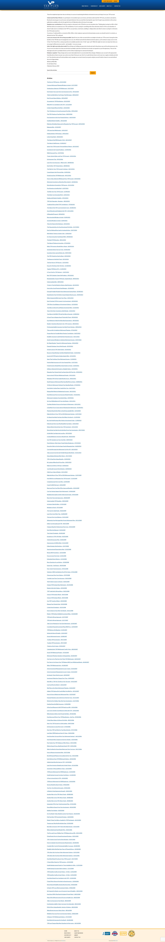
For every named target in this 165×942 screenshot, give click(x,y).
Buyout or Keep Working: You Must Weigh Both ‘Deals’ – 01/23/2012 (63, 352)
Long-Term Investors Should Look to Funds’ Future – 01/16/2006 (62, 765)
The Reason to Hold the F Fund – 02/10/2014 (58, 259)
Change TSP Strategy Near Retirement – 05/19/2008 (60, 585)
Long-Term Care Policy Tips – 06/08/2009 (57, 514)
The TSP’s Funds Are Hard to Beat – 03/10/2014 (58, 256)
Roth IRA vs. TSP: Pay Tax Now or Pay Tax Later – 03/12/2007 (62, 681)
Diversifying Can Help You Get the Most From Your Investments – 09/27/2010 (66, 430)
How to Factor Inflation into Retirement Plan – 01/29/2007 (61, 694)
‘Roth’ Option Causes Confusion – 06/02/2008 (58, 581)
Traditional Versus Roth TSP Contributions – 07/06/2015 (61, 204)
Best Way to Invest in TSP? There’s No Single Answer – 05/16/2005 (63, 826)
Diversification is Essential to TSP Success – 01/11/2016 (60, 185)
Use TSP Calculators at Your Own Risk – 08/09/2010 (59, 440)
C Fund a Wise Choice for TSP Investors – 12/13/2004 (60, 862)
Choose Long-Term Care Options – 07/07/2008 (58, 575)
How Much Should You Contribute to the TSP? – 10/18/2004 (61, 878)
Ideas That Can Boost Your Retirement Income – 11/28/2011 (61, 359)
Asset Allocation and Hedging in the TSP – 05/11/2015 (60, 211)
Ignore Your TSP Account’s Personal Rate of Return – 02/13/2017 (63, 146)
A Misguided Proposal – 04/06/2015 (56, 214)
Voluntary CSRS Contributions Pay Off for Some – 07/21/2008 (62, 572)
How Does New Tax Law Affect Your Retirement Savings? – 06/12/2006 (64, 736)
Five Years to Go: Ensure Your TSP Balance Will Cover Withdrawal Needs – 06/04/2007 (68, 662)
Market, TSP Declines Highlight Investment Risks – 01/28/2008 (62, 614)
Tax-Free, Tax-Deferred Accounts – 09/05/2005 (58, 788)
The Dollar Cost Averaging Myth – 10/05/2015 (58, 195)
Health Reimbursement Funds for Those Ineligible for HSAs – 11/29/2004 (64, 865)
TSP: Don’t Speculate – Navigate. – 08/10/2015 (58, 201)
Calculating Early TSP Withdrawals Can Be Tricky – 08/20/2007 (62, 649)
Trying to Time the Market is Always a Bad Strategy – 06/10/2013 (63, 285)
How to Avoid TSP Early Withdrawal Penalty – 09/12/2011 (61, 375)
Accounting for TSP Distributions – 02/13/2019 (58, 101)
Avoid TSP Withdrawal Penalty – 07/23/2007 (58, 652)
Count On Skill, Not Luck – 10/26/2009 (56, 485)
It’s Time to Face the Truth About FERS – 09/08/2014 (60, 236)
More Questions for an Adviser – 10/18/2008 (58, 562)
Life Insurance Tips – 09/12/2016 (55, 159)
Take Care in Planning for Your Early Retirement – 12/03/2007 (62, 623)
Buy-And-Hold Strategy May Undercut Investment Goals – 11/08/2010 (64, 420)
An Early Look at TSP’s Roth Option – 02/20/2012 (59, 349)
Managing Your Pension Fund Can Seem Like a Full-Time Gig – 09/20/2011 (64, 372)
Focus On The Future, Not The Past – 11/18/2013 (59, 265)
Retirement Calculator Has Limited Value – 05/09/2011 (60, 398)
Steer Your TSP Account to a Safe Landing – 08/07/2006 (60, 723)
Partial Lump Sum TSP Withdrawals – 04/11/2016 (59, 175)
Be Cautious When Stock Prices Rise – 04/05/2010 (59, 462)
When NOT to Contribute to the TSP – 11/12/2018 (59, 104)
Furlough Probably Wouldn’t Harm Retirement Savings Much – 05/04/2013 (65, 291)
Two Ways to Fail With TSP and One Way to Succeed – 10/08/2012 (63, 314)
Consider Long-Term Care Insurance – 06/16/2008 (59, 578)
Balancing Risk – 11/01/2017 (54, 127)
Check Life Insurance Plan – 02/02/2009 (56, 539)
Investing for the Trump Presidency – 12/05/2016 (59, 149)
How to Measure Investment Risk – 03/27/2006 (58, 752)
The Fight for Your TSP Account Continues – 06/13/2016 (61, 169)
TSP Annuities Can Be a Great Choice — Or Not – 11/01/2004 (62, 871)
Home (65, 930)
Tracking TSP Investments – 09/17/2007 (57, 639)
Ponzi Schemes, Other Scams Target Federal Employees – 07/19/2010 (64, 443)
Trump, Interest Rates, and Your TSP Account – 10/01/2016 (61, 156)
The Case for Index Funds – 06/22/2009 (56, 510)
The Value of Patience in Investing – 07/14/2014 (58, 243)
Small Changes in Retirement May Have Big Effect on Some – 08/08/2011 (64, 381)
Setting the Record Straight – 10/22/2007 (57, 633)
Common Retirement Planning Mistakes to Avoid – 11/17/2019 (62, 85)
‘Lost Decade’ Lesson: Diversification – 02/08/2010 (59, 469)
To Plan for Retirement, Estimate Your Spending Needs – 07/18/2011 (63, 385)
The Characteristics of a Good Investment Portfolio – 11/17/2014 (63, 227)
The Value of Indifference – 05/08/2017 (56, 143)
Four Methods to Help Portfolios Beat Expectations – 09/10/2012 (63, 320)
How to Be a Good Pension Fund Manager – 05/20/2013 (60, 288)
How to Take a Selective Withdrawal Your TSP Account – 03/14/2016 (63, 178)
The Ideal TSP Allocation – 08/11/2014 (56, 240)
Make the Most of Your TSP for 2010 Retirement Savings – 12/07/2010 (64, 414)
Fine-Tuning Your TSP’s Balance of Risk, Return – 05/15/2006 (61, 743)
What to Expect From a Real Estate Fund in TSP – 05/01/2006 (61, 746)
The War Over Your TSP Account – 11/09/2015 (58, 191)
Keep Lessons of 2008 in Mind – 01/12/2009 (57, 543)
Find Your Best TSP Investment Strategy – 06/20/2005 (60, 817)
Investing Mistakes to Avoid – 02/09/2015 (57, 220)
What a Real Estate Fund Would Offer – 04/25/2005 (59, 830)
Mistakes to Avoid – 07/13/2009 (55, 507)
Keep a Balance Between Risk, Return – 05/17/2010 (59, 456)
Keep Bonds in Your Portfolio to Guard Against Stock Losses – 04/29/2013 (65, 294)
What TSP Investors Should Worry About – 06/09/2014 (60, 246)
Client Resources (107, 1)
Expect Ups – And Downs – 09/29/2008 (56, 565)
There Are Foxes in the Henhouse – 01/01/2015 (58, 224)
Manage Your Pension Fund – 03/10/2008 (57, 604)
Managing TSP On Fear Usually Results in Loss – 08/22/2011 (61, 378)
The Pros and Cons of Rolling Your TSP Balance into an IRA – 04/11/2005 (64, 833)
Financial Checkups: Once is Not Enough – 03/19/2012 (60, 346)
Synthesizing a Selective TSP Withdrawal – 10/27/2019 (60, 88)
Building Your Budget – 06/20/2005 (55, 810)
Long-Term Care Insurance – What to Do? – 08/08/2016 (60, 162)
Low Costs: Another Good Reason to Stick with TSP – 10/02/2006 (63, 710)
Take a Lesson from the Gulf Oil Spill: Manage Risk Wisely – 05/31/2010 (64, 452)
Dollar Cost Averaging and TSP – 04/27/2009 (58, 523)
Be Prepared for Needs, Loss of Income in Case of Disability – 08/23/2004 (64, 891)
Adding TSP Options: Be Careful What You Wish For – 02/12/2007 (63, 691)
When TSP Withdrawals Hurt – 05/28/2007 (57, 665)
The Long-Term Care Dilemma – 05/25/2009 (57, 517)
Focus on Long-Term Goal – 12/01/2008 (56, 556)
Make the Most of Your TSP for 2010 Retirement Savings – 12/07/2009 (64, 475)
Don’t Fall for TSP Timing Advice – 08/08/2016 (58, 166)
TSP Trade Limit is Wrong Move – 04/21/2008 (58, 591)
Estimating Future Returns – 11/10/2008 (57, 559)
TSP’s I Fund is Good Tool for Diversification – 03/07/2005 (61, 839)
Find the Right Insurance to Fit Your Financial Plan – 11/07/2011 (62, 362)
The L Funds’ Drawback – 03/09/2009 (56, 533)
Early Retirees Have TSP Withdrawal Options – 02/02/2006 (61, 759)
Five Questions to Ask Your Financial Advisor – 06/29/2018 (61, 117)
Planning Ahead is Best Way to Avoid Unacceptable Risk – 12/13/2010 (64, 410)
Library (115, 1)
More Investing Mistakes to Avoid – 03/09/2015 (58, 217)
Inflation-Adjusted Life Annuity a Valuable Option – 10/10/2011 (62, 369)
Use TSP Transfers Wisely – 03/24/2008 (57, 601)
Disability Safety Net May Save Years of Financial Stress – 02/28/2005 (64, 849)
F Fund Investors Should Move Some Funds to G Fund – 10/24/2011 (63, 365)
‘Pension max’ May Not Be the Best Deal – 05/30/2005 (60, 823)
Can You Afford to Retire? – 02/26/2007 (57, 684)
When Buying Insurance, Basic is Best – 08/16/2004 (59, 910)
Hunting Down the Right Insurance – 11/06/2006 (58, 704)
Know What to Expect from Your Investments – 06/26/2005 (61, 807)
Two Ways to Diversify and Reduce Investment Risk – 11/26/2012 (63, 307)
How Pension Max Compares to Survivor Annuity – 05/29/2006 (62, 739)
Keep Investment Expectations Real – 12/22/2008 (59, 549)
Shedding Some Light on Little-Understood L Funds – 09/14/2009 (62, 494)
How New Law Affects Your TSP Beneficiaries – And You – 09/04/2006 (64, 717)
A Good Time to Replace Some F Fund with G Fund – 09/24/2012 (62, 317)
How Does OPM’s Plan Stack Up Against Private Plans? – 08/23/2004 (63, 894)
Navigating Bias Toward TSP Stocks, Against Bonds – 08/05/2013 (63, 278)
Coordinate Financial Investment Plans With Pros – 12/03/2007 (62, 626)
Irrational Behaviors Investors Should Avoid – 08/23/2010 (61, 436)
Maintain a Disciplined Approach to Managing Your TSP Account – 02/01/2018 (66, 124)
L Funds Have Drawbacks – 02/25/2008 (56, 607)
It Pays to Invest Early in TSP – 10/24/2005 (57, 778)
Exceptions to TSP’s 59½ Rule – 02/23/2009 (57, 536)
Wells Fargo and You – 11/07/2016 (55, 153)
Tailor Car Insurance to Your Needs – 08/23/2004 (59, 900)
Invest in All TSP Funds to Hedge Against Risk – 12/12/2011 (61, 356)
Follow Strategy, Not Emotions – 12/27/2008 (58, 546)
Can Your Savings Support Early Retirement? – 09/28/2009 (61, 491)
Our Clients (102, 6)
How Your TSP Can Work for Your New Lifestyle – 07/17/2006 (62, 730)
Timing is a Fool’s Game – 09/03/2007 (56, 646)
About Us (109, 6)
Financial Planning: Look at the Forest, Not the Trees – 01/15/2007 (63, 697)
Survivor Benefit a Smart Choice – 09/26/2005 (58, 784)
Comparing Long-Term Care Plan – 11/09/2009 (58, 481)
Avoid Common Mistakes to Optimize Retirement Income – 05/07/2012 (64, 340)
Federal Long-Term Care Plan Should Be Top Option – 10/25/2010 (63, 423)
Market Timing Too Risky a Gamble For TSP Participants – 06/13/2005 (64, 820)
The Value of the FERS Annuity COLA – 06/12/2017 (59, 140)
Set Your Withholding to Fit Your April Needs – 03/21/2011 (61, 401)
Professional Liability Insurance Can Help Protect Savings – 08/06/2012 (64, 327)
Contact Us (117, 6)
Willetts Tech (115, 940)
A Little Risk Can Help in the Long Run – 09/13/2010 (59, 433)
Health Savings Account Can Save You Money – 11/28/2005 (61, 775)
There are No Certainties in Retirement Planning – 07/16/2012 (62, 330)
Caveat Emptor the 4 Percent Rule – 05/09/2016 (58, 172)
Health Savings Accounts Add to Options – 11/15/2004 (60, 868)
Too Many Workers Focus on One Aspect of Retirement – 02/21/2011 (64, 404)
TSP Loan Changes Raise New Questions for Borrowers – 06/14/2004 (64, 923)
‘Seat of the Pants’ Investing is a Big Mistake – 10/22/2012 (61, 311)
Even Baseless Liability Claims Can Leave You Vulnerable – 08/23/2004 (64, 904)
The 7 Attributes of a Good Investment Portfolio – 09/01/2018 (62, 111)
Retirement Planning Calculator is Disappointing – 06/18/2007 (62, 655)
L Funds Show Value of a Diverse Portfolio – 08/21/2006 (60, 720)
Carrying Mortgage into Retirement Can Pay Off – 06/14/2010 (62, 449)
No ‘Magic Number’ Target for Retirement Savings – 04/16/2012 (62, 343)
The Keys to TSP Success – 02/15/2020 (56, 82)
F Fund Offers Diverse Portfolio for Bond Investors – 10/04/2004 (63, 881)
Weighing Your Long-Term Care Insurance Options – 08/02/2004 (62, 913)
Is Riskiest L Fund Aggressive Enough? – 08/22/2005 (59, 791)
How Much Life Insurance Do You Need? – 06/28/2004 (60, 920)
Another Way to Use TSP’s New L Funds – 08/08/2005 (60, 794)
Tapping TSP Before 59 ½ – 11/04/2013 (56, 269)
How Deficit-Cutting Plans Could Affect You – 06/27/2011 (61, 388)
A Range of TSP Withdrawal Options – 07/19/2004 (59, 917)
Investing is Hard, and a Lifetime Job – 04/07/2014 (59, 253)
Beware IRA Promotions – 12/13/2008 (56, 552)
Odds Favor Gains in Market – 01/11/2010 (57, 472)
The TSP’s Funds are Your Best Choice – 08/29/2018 (59, 114)
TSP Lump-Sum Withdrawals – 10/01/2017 (57, 130)
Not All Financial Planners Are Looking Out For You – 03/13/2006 (62, 755)
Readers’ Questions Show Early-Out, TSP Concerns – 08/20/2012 (63, 323)
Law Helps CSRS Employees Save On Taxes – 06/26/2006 (60, 733)
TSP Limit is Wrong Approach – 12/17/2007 (57, 617)
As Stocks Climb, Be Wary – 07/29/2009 (56, 504)
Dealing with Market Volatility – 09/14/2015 (57, 198)
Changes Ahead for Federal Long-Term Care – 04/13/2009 (61, 527)
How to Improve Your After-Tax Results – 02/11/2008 (60, 610)
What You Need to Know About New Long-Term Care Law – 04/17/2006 (64, 749)
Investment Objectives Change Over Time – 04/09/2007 (60, 678)
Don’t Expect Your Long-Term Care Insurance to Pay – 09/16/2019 (63, 91)
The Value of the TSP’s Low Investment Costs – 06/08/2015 (61, 207)
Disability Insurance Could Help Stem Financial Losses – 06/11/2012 (63, 336)
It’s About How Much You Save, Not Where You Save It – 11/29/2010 (63, 417)
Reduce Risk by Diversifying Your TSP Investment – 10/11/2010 (62, 427)
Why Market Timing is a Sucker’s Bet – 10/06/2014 (59, 233)
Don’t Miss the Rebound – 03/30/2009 (56, 530)
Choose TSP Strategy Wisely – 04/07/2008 (57, 594)
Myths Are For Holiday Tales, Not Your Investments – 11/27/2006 (63, 701)
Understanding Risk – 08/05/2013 (55, 282)
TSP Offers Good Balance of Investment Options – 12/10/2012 (62, 304)
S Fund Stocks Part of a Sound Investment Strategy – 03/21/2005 (62, 836)
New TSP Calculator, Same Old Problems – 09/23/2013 (60, 275)
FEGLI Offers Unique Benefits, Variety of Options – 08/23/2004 (62, 907)
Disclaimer (64, 940)
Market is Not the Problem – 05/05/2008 (57, 588)
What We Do (85, 6)
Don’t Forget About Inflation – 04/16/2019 (57, 98)
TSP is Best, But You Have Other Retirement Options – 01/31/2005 (63, 852)
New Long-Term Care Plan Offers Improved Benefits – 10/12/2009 (63, 488)
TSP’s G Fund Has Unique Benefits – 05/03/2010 (58, 459)
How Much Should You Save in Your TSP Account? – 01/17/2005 (62, 859)
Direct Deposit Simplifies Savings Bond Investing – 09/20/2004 (62, 884)
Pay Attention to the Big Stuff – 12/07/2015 (57, 188)
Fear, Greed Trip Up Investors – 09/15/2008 (57, 568)
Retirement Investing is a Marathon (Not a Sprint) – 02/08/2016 (62, 182)
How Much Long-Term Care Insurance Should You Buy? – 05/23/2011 (63, 394)
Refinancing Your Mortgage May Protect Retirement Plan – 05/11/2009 (64, 520)
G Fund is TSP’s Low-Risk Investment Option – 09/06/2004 (61, 888)
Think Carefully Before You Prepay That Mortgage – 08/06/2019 (63, 95)
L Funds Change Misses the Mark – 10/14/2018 (58, 107)
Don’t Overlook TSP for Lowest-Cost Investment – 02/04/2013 (62, 301)
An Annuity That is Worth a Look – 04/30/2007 (58, 675)
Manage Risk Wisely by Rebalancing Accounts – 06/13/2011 (61, 391)
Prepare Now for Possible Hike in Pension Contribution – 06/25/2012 (63, 333)
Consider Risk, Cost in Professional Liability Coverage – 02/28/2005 (63, 846)
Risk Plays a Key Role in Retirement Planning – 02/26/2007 (61, 688)
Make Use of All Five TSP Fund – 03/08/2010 (57, 465)
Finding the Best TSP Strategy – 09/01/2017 (58, 133)
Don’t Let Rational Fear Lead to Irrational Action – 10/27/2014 (62, 230)
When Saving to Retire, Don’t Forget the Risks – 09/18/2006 (61, 713)
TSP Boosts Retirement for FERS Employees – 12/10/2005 (61, 772)
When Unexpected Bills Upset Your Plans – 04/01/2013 (60, 298)
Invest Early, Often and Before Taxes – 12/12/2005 (59, 768)
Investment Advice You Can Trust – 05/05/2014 (58, 249)
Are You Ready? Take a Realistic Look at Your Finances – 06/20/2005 (63, 813)
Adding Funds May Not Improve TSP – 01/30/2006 (59, 762)
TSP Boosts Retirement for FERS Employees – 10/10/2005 (61, 781)
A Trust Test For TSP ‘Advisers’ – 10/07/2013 (58, 272)
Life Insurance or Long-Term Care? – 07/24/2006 (58, 726)
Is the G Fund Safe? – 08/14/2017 (55, 137)
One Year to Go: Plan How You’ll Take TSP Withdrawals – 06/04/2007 (64, 659)
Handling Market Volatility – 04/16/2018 (57, 120)
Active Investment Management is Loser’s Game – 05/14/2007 (62, 668)
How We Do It (94, 6)
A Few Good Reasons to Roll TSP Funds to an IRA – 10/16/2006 (62, 707)
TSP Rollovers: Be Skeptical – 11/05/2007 (57, 630)
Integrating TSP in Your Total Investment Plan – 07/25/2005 (61, 804)
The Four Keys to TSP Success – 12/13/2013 (57, 262)
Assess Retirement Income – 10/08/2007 (57, 636)
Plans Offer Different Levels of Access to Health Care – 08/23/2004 (63, 897)
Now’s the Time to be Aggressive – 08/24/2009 (58, 498)
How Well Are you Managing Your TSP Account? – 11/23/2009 (62, 478)
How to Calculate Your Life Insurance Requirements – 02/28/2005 (63, 842)
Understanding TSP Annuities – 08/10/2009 (57, 501)
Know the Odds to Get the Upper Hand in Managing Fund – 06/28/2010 (64, 446)
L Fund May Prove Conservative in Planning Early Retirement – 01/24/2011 (65, 407)
